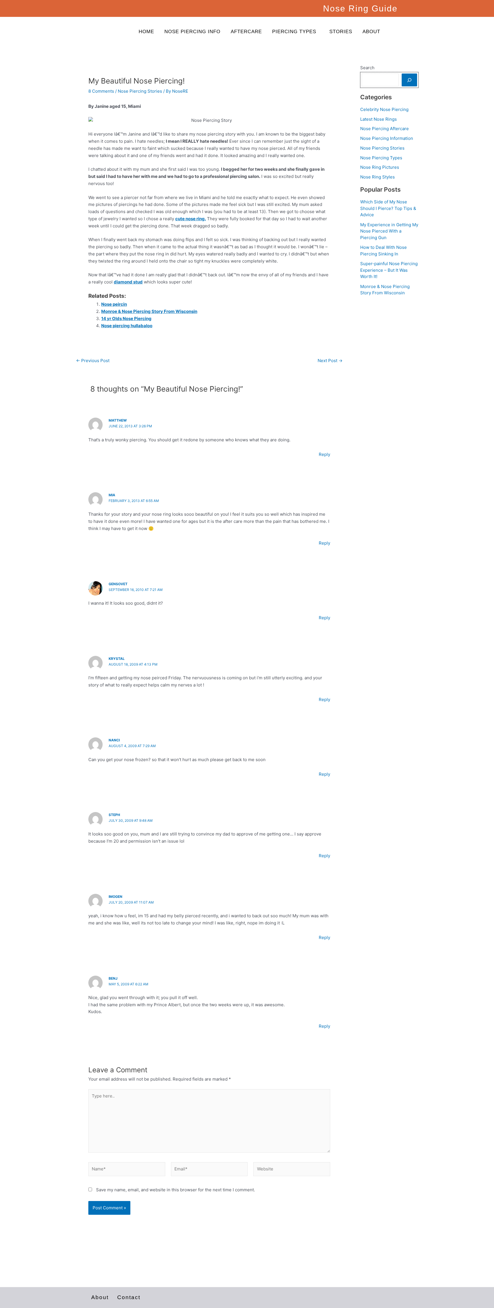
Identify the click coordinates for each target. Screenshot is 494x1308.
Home (146, 31)
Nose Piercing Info (192, 31)
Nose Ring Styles (377, 177)
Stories (340, 31)
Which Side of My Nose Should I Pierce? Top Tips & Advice (388, 208)
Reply (324, 454)
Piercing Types (294, 31)
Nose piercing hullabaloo (126, 325)
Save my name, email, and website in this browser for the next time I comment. (175, 1189)
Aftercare (246, 31)
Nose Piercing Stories (140, 91)
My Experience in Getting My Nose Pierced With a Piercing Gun (389, 231)
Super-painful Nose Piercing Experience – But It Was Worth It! (389, 270)
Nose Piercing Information (386, 138)
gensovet (118, 584)
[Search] (409, 80)
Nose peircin (114, 304)
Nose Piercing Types (381, 157)
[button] (295, 31)
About (371, 31)
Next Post (330, 360)
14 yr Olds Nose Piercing (126, 318)
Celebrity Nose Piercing (384, 109)
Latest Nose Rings (378, 119)
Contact (128, 1297)
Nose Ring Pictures (379, 167)
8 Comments (101, 91)
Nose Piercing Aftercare (384, 128)
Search (367, 67)
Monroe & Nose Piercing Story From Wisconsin (149, 311)
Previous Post (92, 360)
